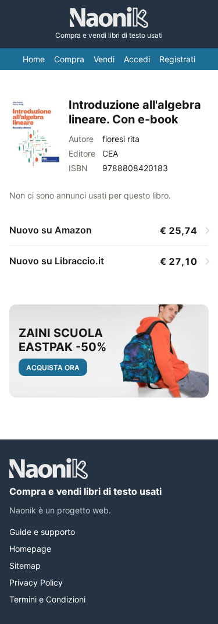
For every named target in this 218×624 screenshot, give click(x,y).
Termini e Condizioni (47, 599)
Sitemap (25, 565)
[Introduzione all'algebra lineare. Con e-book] (34, 133)
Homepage (30, 549)
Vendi (104, 59)
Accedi (137, 59)
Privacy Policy (36, 582)
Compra (69, 59)
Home (34, 59)
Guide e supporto (42, 532)
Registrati (177, 59)
